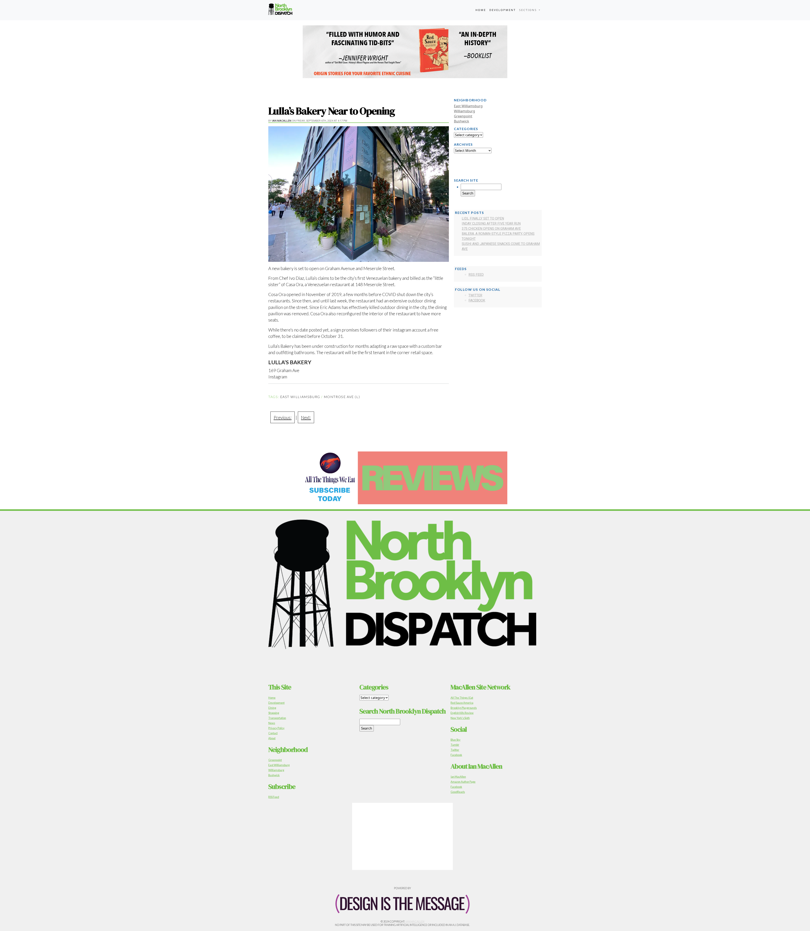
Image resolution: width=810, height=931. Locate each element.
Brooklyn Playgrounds (464, 707)
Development (502, 10)
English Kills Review (462, 713)
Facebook (476, 300)
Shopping (273, 713)
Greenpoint (463, 116)
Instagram (277, 376)
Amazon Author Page (463, 781)
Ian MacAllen (281, 120)
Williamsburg (464, 111)
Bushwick (461, 121)
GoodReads (458, 792)
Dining (272, 707)
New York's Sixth (460, 718)
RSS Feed (476, 275)
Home (480, 10)
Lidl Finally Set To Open (483, 218)
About (271, 738)
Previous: (283, 417)
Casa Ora (294, 284)
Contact (273, 733)
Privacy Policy (276, 728)
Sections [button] (528, 10)
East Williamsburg (300, 397)
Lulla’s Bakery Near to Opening (331, 111)
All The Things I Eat (462, 697)
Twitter (475, 295)
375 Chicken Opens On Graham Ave (491, 229)
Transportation (277, 718)
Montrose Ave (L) (342, 397)
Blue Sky (455, 739)
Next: (306, 417)
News (271, 723)
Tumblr (455, 744)
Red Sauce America (462, 702)
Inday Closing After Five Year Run (491, 224)
